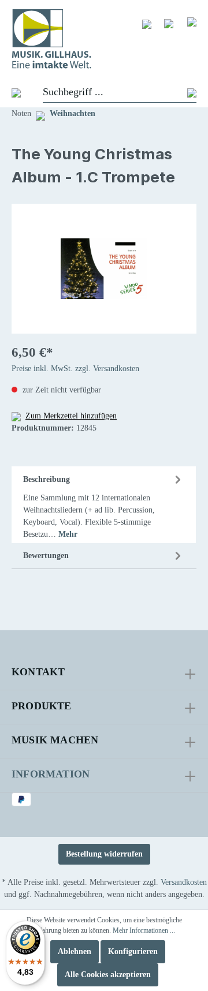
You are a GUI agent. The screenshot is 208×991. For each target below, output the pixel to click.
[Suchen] (191, 93)
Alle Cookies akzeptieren (108, 974)
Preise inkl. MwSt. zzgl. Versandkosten (75, 368)
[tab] (104, 504)
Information (51, 774)
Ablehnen (74, 951)
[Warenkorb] (191, 21)
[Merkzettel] (146, 23)
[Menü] (10, 92)
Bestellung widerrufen (104, 854)
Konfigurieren (133, 951)
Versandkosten (184, 882)
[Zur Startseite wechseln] (104, 39)
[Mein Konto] (168, 23)
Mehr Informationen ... (144, 930)
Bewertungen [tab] (46, 555)
